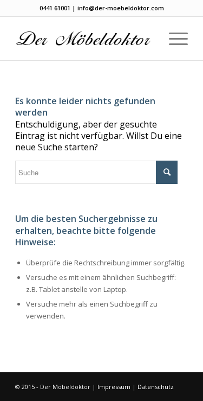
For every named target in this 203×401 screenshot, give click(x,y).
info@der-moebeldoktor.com (120, 8)
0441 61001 (55, 8)
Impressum (113, 387)
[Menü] (173, 38)
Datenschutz (155, 387)
